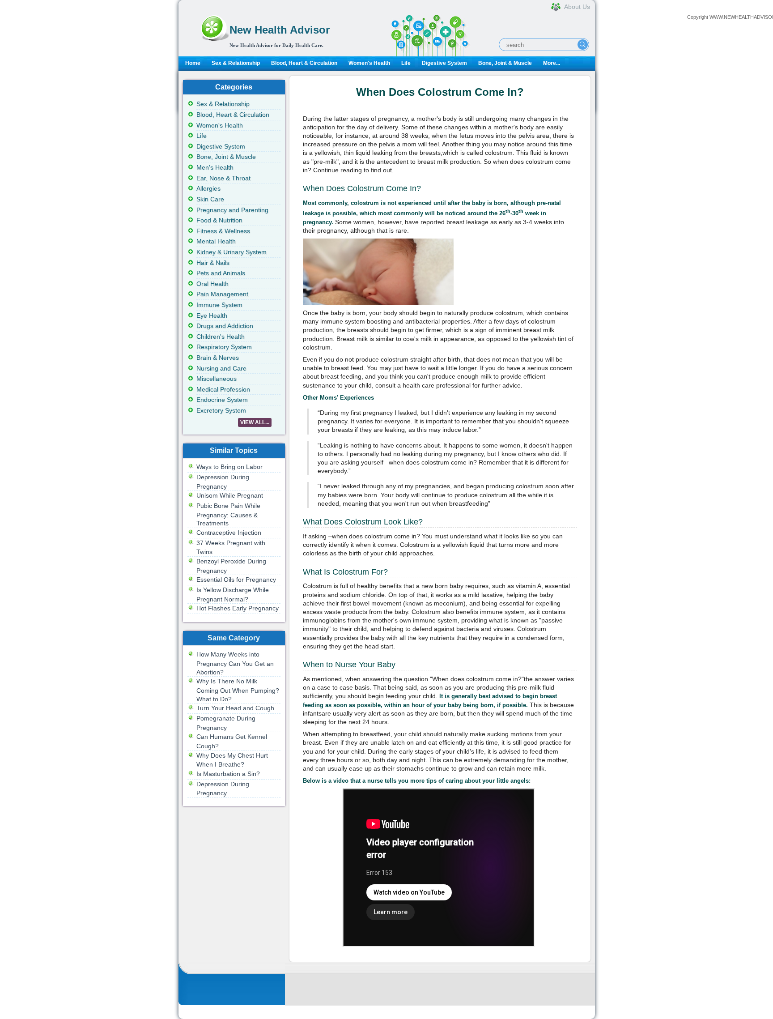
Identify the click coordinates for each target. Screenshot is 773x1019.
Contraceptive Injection (228, 532)
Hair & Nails (212, 262)
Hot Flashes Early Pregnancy (237, 608)
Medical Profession (223, 389)
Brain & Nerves (217, 357)
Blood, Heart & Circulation (304, 63)
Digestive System (444, 63)
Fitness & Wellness (223, 230)
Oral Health (212, 283)
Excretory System (221, 410)
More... (551, 63)
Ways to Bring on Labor (229, 466)
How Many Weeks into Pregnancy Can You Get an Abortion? (235, 663)
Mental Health (216, 241)
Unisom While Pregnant (229, 495)
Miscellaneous (216, 378)
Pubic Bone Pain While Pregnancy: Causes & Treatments (228, 514)
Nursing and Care (221, 368)
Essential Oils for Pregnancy (236, 579)
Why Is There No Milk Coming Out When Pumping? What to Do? (237, 690)
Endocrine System (222, 399)
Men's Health (215, 167)
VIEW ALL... (254, 422)
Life (406, 63)
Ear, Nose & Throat (223, 178)
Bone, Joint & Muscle (505, 63)
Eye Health (211, 315)
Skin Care (210, 199)
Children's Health (220, 336)
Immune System (219, 304)
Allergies (208, 188)
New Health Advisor (279, 30)
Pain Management (222, 294)
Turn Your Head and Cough (235, 708)
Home (192, 63)
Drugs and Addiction (224, 325)
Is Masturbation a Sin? (228, 773)
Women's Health (369, 63)
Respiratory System (224, 346)
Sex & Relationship (236, 63)
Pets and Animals (220, 273)
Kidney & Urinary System (231, 252)
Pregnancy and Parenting (232, 209)
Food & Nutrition (219, 220)
